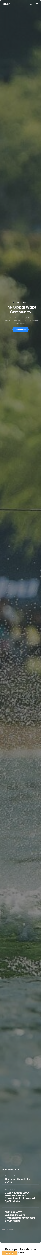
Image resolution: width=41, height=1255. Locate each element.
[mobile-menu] (36, 4)
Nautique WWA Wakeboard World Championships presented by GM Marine (20, 1216)
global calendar (8, 1230)
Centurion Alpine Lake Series (17, 1180)
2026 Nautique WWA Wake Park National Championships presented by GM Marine (20, 1197)
